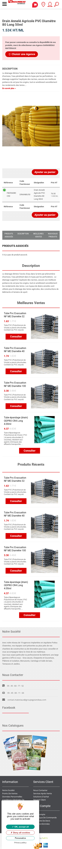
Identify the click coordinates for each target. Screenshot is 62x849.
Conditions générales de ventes (16, 799)
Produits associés (9, 235)
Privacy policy (20, 843)
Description (23, 234)
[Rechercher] (56, 5)
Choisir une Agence (23, 54)
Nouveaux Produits (53, 235)
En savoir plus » (9, 88)
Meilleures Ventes (38, 235)
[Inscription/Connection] (49, 5)
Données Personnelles (12, 796)
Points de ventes (9, 793)
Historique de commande (45, 817)
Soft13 (44, 838)
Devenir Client (39, 799)
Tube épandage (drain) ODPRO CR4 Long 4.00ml (16, 420)
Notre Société (8, 790)
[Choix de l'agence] (43, 5)
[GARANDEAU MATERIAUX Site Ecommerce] (17, 4)
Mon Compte (39, 814)
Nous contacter (40, 790)
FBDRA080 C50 (11, 194)
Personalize (20, 838)
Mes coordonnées (41, 823)
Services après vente (42, 793)
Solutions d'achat (41, 796)
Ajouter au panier (45, 172)
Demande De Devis (41, 820)
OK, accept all (21, 827)
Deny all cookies (21, 832)
